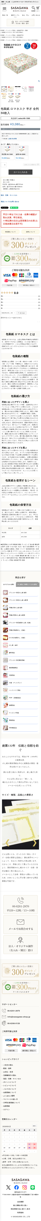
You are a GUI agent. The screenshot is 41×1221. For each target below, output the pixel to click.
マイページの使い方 (10, 1099)
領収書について (10, 232)
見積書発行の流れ (9, 1075)
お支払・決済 (8, 1072)
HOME (2, 30)
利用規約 (20, 1212)
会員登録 (6, 1106)
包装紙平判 (20, 30)
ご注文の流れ (8, 1065)
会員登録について (9, 1092)
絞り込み (22, 313)
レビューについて (9, 1085)
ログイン (6, 1109)
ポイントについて (9, 1082)
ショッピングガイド (10, 1059)
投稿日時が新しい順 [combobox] (7, 313)
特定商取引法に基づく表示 (20, 1209)
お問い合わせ (36, 15)
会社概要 (20, 1202)
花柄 (26, 30)
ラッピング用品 (10, 30)
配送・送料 (7, 1068)
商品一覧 (5, 15)
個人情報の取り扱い (20, 1205)
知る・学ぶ (25, 15)
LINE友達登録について (11, 1102)
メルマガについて (9, 1089)
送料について (30, 232)
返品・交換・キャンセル (9, 195)
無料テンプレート (15, 16)
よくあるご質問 (9, 1096)
